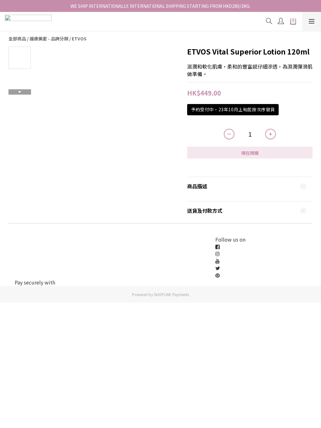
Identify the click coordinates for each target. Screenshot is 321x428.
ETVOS (79, 38)
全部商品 (17, 38)
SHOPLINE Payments (171, 294)
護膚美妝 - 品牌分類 (48, 38)
